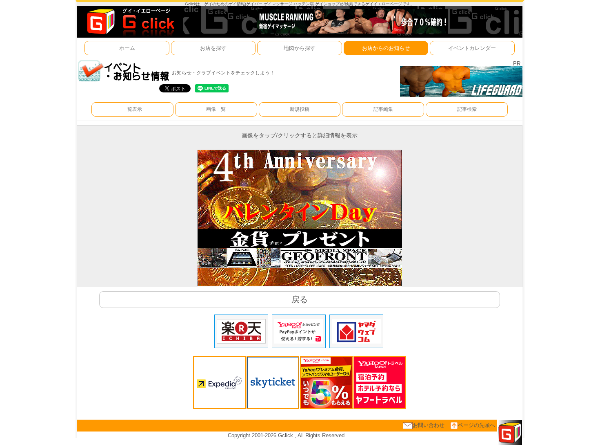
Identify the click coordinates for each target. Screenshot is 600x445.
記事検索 (467, 109)
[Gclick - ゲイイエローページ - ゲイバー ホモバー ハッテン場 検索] (130, 21)
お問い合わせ (428, 425)
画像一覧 (216, 109)
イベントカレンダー (472, 48)
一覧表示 (132, 109)
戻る (299, 299)
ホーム (127, 48)
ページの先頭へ (476, 425)
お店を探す (213, 48)
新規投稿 (299, 109)
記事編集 (383, 109)
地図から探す (300, 48)
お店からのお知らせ (386, 48)
